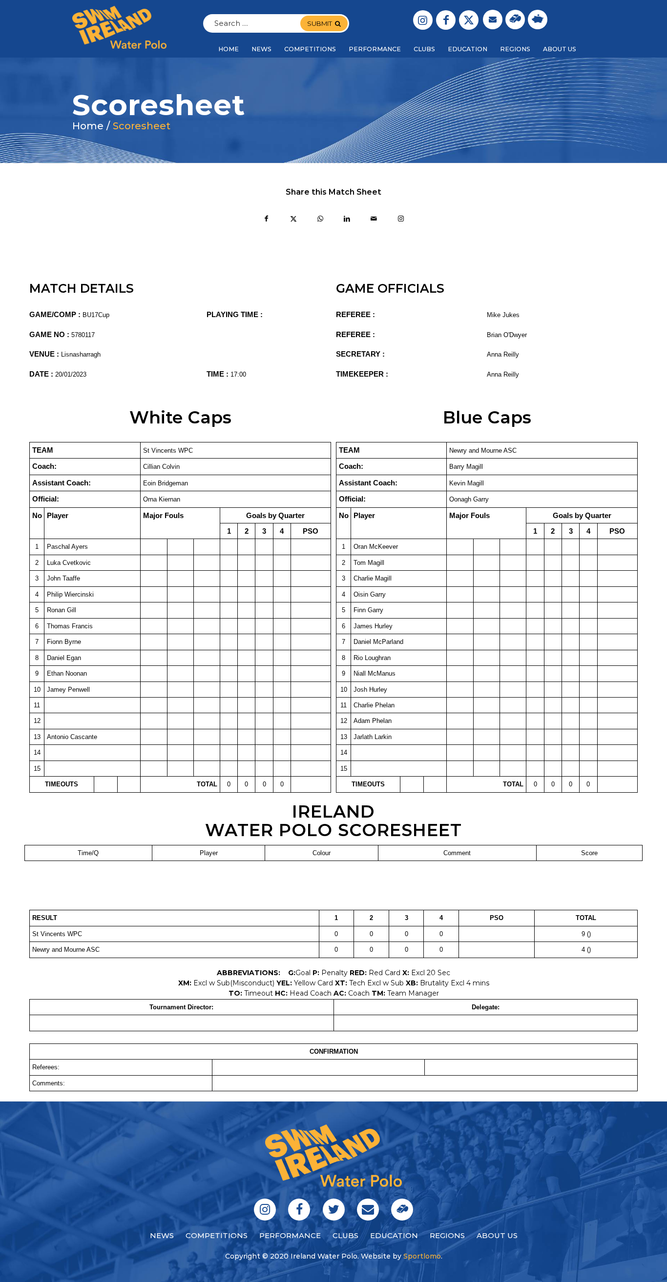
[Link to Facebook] (446, 20)
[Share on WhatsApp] (320, 219)
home (88, 126)
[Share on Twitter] (293, 219)
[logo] (119, 27)
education (394, 1235)
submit (319, 23)
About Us (497, 1235)
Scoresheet (141, 126)
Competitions (217, 1235)
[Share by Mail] (373, 219)
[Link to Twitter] (469, 20)
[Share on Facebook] (266, 219)
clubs (345, 1235)
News (162, 1235)
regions (447, 1235)
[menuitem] (228, 49)
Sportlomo (422, 1256)
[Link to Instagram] (423, 20)
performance (290, 1235)
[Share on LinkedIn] (347, 219)
